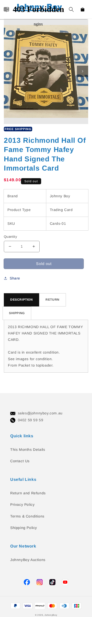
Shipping (17, 313)
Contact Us (20, 461)
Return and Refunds (28, 493)
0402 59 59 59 (30, 420)
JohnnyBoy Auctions (27, 560)
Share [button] (15, 278)
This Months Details (27, 449)
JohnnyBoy (50, 615)
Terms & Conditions (27, 516)
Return (52, 299)
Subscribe (6, 293)
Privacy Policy (22, 504)
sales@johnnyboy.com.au (40, 413)
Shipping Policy (23, 528)
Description (21, 299)
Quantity (10, 237)
